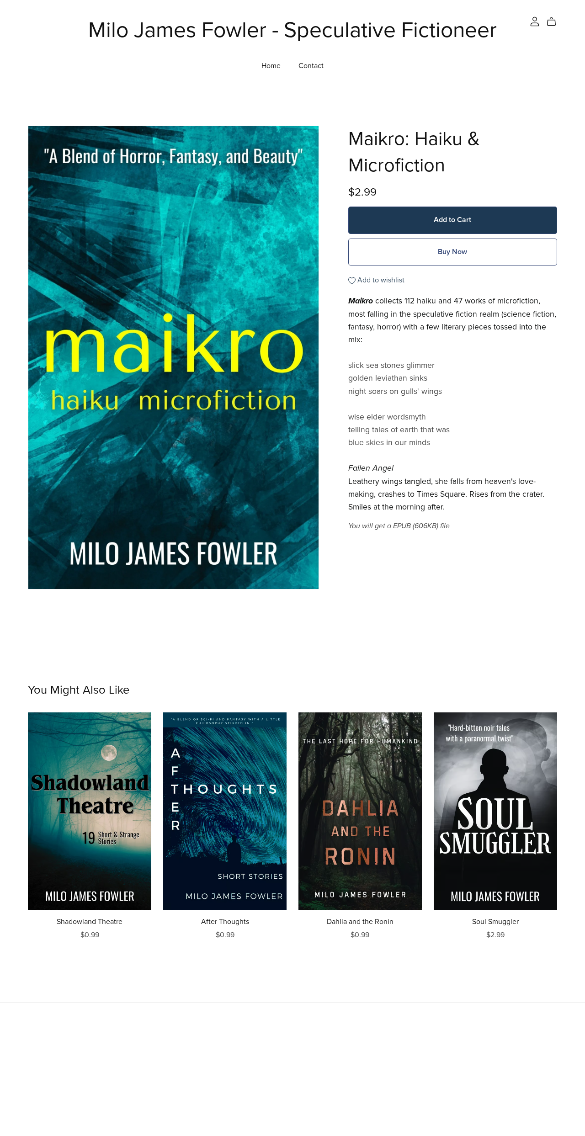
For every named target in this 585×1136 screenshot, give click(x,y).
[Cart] (555, 22)
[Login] (534, 21)
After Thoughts (225, 921)
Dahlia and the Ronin (360, 921)
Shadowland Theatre (89, 921)
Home (271, 65)
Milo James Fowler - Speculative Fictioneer (292, 30)
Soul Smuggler (495, 921)
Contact (311, 65)
